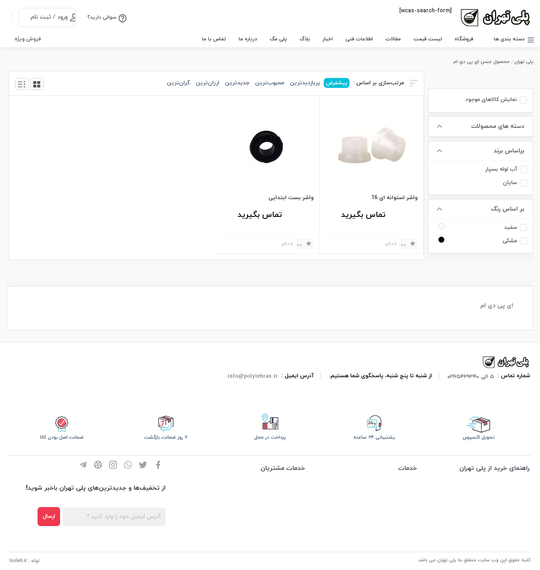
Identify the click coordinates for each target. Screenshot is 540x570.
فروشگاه (464, 39)
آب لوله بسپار (501, 169)
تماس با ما (214, 39)
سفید (510, 227)
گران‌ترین (178, 83)
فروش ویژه (28, 39)
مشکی (509, 241)
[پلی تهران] (506, 361)
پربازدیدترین (305, 83)
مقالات (393, 39)
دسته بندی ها (509, 39)
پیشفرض (336, 83)
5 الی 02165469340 (470, 376)
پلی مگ (278, 39)
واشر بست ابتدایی (290, 197)
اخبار (328, 39)
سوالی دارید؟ (101, 17)
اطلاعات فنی (359, 39)
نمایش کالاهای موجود (491, 99)
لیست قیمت (427, 39)
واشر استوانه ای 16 (394, 197)
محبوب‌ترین (269, 83)
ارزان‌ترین (207, 83)
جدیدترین (237, 83)
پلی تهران (523, 62)
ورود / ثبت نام (49, 17)
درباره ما (248, 39)
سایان (510, 182)
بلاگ (305, 39)
